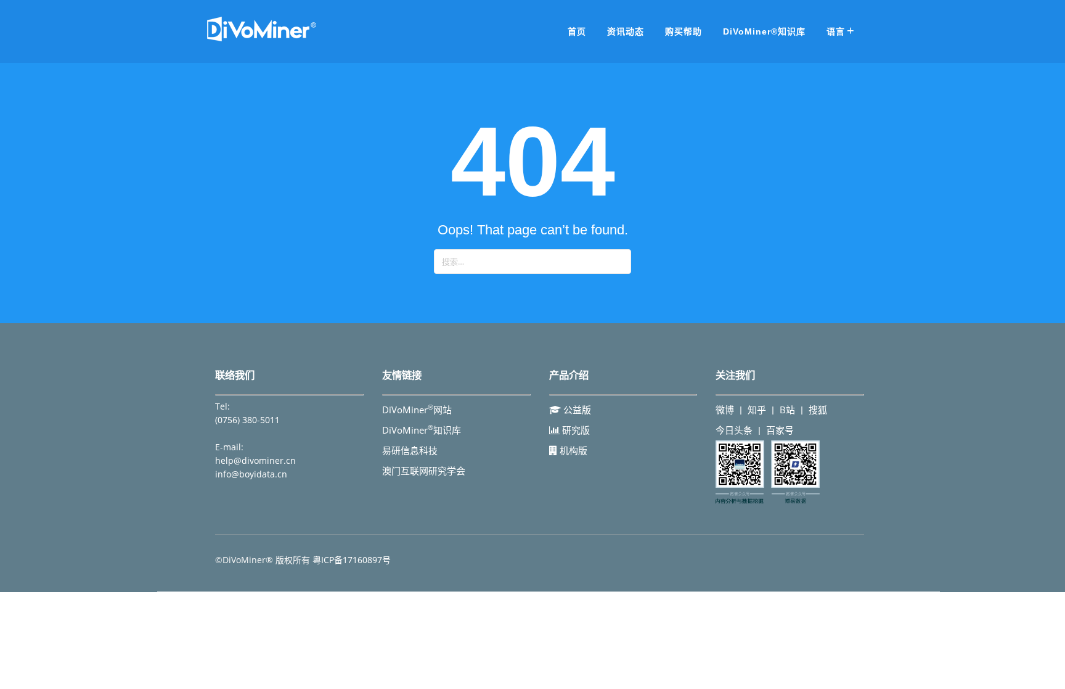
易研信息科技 (410, 450)
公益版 (576, 409)
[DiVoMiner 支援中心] (261, 39)
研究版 (575, 430)
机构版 (572, 450)
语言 (835, 31)
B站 (787, 409)
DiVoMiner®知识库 (764, 31)
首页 (577, 31)
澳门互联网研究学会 (423, 470)
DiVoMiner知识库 (421, 430)
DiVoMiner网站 (417, 409)
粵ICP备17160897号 (351, 560)
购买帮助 (683, 31)
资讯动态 (625, 31)
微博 (725, 409)
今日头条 (734, 430)
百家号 (780, 430)
